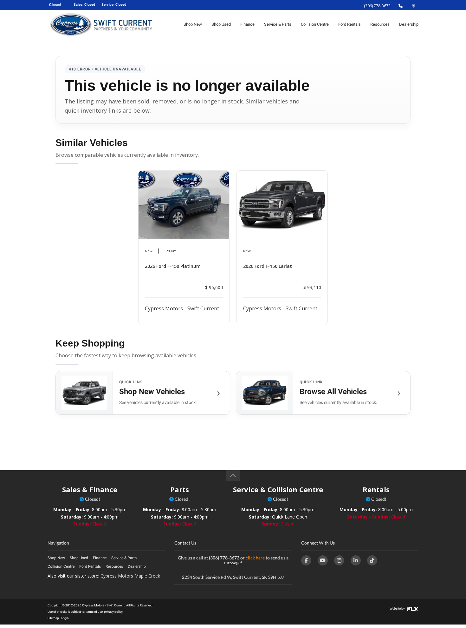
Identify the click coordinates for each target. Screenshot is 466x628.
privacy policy (113, 611)
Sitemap (53, 618)
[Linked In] (356, 560)
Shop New (193, 24)
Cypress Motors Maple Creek (130, 576)
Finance (247, 24)
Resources (380, 24)
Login (65, 618)
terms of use (94, 611)
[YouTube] (323, 560)
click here (255, 557)
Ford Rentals (349, 24)
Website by (397, 608)
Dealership (408, 24)
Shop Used (221, 24)
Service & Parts (277, 24)
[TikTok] (372, 560)
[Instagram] (339, 560)
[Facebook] (306, 560)
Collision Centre (315, 24)
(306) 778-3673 (377, 6)
